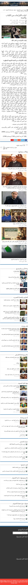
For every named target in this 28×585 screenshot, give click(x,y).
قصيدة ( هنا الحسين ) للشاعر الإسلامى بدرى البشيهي (15, 448)
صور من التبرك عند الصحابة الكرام (18, 259)
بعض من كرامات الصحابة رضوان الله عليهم (10, 147)
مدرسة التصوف (20, 9)
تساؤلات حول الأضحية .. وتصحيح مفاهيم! (11, 299)
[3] (17, 112)
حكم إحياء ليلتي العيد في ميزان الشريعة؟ (17, 168)
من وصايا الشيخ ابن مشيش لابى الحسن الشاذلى (15, 488)
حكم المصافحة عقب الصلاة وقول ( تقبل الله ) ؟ (15, 205)
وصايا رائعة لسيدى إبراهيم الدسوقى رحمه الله (16, 491)
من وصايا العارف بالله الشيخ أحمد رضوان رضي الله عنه (14, 480)
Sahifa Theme (3, 580)
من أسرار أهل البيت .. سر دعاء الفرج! (12, 420)
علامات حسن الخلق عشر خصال (13, 368)
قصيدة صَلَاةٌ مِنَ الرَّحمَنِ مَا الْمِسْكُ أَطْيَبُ (17, 444)
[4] (13, 120)
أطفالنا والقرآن (16, 271)
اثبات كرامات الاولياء (20, 145)
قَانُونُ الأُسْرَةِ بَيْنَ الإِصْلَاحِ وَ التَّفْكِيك (12, 288)
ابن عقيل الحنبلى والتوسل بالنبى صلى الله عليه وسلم (14, 241)
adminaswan (22, 20)
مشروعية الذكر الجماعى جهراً (19, 223)
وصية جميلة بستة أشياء (20, 484)
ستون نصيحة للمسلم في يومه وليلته (12, 357)
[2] (21, 73)
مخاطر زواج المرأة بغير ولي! (13, 277)
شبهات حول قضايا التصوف (11, 9)
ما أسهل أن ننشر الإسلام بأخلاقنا (18, 467)
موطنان (17, 363)
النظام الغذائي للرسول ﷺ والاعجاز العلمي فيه (10, 334)
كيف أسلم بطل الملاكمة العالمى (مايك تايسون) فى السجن (13, 471)
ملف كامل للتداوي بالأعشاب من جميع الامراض (10, 340)
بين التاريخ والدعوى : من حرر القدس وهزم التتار (10, 397)
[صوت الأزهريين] (14, 3)
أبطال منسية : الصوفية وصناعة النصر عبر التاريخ (10, 403)
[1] (9, 66)
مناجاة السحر (22, 434)
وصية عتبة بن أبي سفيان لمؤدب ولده (12, 374)
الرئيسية (25, 9)
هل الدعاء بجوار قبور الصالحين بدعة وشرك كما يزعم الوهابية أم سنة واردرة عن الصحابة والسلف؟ (14, 187)
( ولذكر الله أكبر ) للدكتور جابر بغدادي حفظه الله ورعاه (14, 431)
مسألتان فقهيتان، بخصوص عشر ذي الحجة (11, 305)
